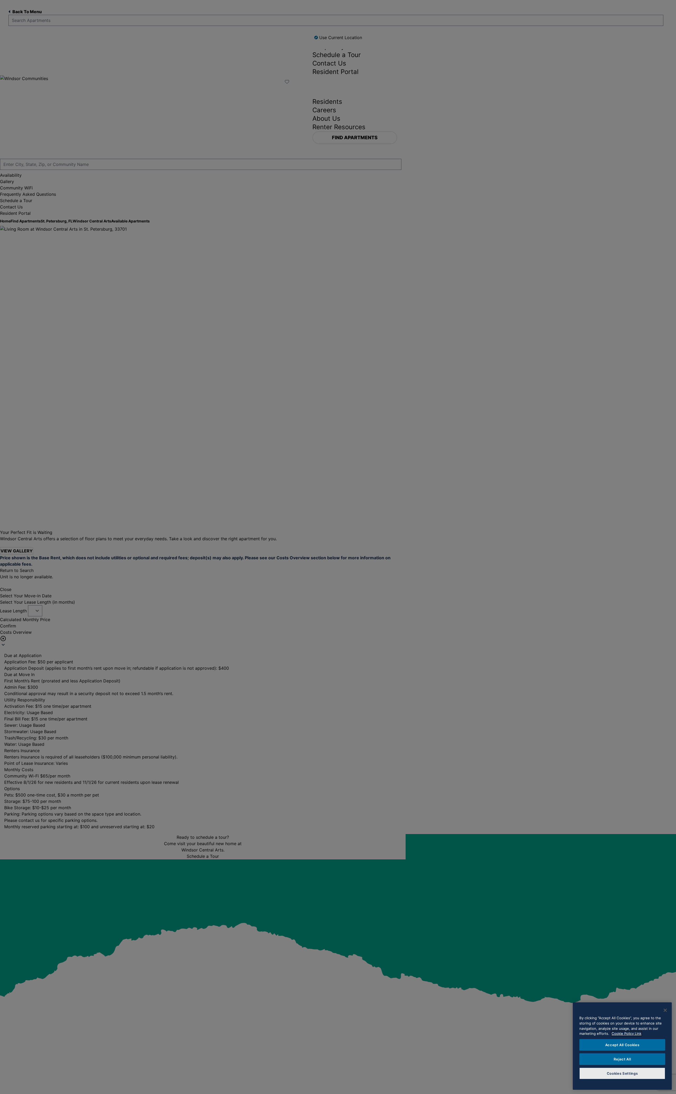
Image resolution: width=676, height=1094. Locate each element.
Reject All (622, 1059)
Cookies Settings (622, 1073)
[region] (622, 1046)
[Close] (665, 1010)
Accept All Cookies (622, 1045)
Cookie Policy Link (626, 1033)
